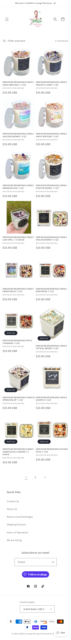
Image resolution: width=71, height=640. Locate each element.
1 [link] (26, 477)
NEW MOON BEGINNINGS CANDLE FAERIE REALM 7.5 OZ (18, 290)
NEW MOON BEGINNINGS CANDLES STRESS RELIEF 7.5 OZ (19, 398)
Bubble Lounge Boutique (30, 633)
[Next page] (45, 477)
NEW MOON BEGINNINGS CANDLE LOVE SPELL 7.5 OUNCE (18, 238)
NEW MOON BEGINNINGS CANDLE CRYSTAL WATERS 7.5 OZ (51, 347)
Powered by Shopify (50, 633)
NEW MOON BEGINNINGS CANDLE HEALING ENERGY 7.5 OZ (51, 238)
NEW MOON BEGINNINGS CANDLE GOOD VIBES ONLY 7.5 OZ (18, 83)
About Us (12, 509)
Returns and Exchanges (20, 516)
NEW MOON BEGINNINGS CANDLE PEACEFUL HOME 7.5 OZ (51, 83)
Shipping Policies (16, 524)
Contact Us (13, 501)
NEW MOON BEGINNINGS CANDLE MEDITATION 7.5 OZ (51, 290)
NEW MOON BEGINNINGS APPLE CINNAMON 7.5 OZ (17, 341)
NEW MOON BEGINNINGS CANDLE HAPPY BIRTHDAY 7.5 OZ (51, 135)
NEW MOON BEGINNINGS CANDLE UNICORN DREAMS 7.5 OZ (18, 135)
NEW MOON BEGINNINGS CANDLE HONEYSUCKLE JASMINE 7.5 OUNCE (18, 452)
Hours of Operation (17, 532)
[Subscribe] (53, 562)
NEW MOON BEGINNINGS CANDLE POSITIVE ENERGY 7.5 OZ (51, 186)
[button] (7, 19)
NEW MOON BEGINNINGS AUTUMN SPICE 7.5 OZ (52, 450)
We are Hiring (14, 540)
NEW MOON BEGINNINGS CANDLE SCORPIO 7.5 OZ (51, 398)
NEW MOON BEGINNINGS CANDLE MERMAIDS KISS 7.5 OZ (18, 186)
